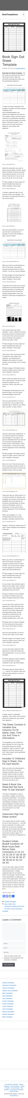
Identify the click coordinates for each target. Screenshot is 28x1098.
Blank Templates (7, 993)
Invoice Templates (8, 1003)
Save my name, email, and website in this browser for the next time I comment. (13, 958)
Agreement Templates (9, 985)
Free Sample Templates (11, 1084)
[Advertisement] (14, 1050)
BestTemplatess (10, 14)
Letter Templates (7, 1006)
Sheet (10, 904)
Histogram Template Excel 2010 (14, 906)
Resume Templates (8, 1011)
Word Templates (7, 1017)
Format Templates (8, 1001)
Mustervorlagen (14, 1091)
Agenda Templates (8, 982)
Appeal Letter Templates (10, 990)
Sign (14, 904)
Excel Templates (7, 996)
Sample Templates (10, 901)
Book (6, 904)
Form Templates (7, 998)
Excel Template (15, 1087)
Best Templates (15, 1086)
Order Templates (7, 1009)
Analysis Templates (8, 988)
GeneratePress (14, 1095)
